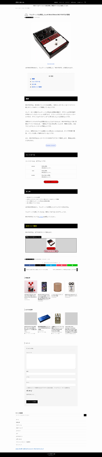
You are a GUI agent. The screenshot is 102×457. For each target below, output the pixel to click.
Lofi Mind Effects (38, 259)
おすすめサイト (19, 436)
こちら (41, 216)
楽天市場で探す (51, 248)
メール (27, 377)
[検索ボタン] (85, 2)
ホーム (17, 419)
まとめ (34, 84)
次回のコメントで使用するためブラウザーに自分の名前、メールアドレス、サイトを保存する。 (49, 387)
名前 (27, 371)
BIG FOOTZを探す (50, 63)
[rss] (53, 453)
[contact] (54, 453)
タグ (17, 433)
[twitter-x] (47, 453)
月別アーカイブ (19, 427)
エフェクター (44, 259)
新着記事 (18, 422)
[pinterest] (50, 453)
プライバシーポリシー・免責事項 (23, 441)
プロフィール (19, 425)
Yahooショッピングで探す (51, 251)
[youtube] (51, 453)
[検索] (85, 415)
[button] (29, 265)
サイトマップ (19, 444)
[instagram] (48, 453)
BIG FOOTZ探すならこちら (51, 181)
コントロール (36, 81)
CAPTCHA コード (30, 394)
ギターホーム (20, 2)
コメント (29, 352)
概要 (33, 79)
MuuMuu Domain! (50, 145)
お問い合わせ (19, 439)
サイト (27, 382)
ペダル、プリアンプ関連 (29, 17)
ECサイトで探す (37, 87)
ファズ (49, 259)
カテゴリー (18, 430)
